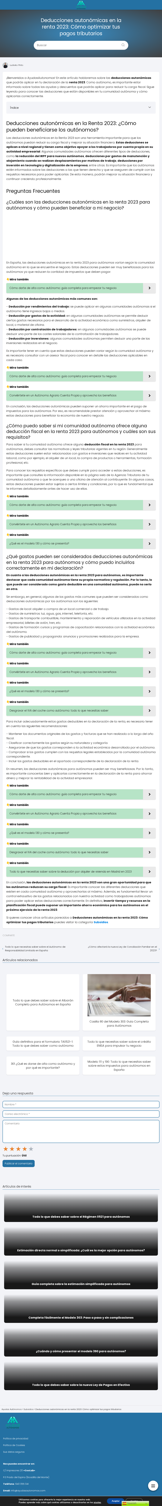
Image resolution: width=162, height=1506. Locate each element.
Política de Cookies (14, 1445)
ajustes (97, 1502)
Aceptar (116, 1501)
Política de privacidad (15, 1438)
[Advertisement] (81, 235)
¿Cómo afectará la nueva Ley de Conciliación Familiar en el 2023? (122, 948)
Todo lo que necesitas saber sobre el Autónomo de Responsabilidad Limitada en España (35, 948)
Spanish (131, 1503)
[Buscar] (122, 44)
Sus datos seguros (14, 1451)
